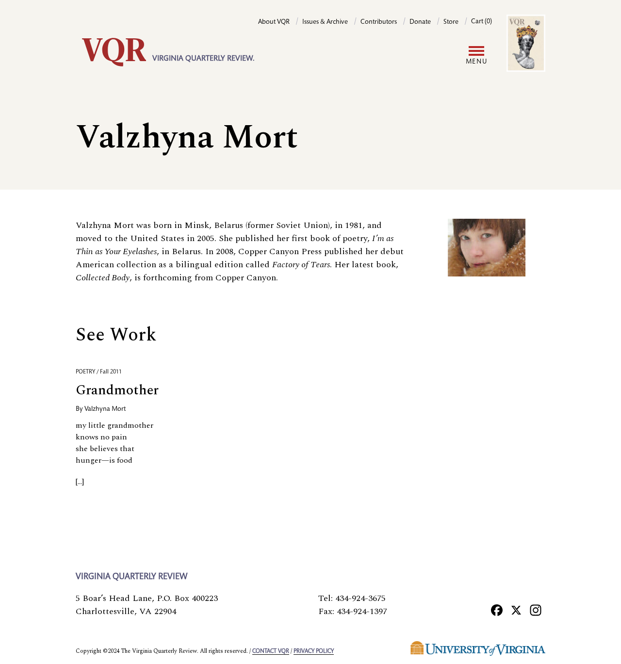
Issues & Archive (325, 22)
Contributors (378, 22)
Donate (420, 22)
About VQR (274, 22)
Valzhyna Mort (105, 409)
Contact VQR (270, 651)
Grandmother (117, 390)
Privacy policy (314, 651)
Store (450, 22)
